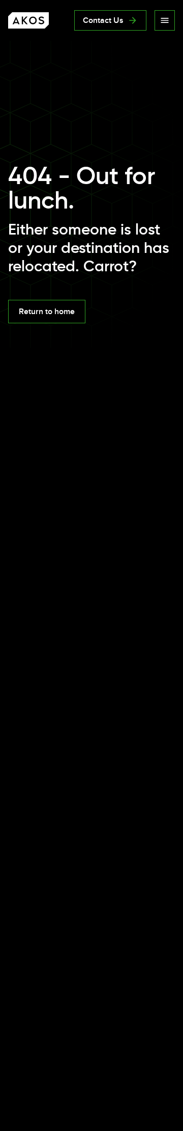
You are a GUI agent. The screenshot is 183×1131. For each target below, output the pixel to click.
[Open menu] (165, 20)
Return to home (47, 311)
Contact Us (103, 20)
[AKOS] (28, 20)
